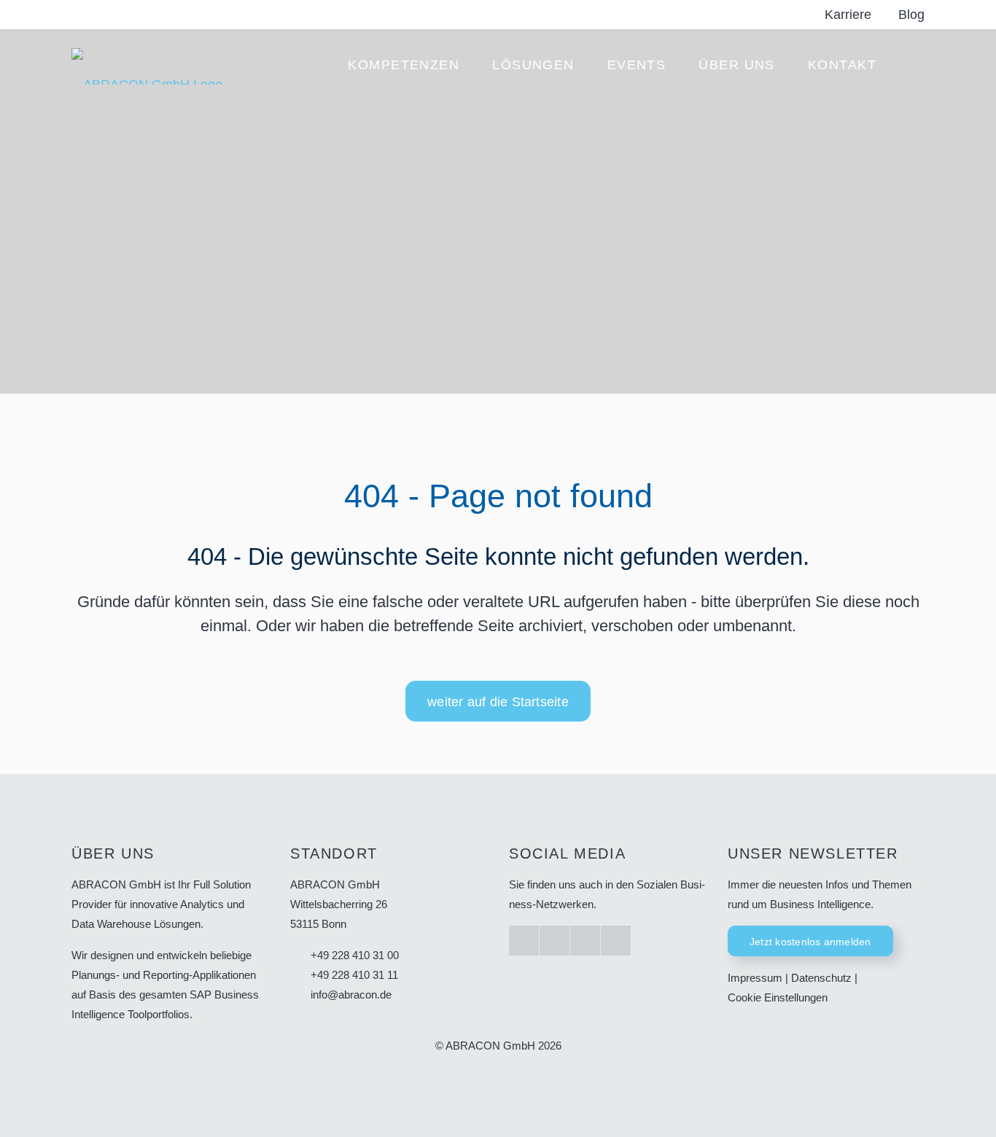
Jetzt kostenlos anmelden (810, 942)
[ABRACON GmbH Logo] (146, 65)
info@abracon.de (351, 994)
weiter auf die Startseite (498, 702)
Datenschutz (821, 978)
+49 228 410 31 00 (355, 955)
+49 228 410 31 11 (354, 975)
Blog (911, 14)
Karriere (848, 14)
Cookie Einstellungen (778, 997)
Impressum (755, 978)
